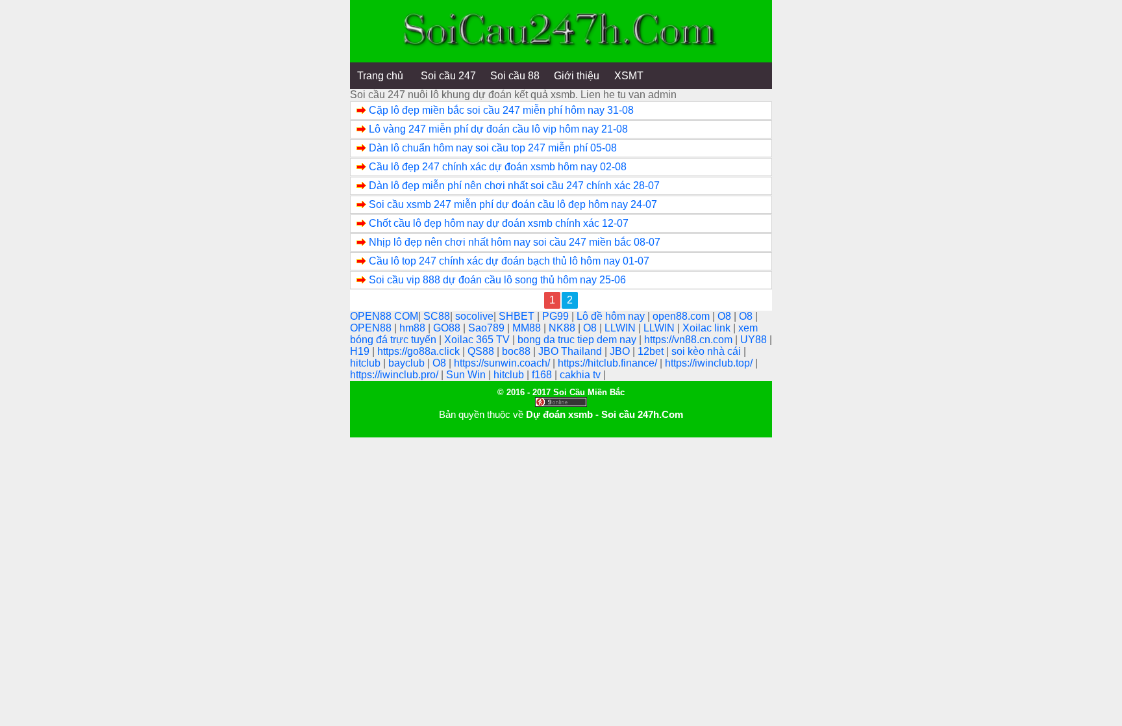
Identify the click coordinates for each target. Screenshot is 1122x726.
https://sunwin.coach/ (503, 363)
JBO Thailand (571, 351)
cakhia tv (581, 374)
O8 (725, 316)
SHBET (518, 316)
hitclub (366, 363)
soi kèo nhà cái (707, 351)
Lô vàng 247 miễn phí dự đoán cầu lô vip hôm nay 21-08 (498, 129)
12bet (652, 351)
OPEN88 (372, 327)
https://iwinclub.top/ (710, 363)
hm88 (413, 327)
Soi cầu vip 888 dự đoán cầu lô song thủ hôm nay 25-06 (497, 279)
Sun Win (467, 374)
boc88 (517, 351)
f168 (543, 374)
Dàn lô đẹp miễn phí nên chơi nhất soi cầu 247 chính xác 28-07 (514, 185)
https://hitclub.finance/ (609, 363)
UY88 (754, 339)
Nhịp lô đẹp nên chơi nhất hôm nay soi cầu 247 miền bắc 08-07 (514, 242)
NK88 (563, 327)
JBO (621, 351)
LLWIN (621, 327)
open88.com (682, 316)
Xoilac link (707, 327)
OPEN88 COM (384, 316)
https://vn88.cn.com (689, 339)
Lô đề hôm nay (612, 316)
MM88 (527, 327)
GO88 (448, 327)
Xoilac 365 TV (478, 339)
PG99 (556, 316)
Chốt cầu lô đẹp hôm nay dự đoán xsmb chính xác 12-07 (499, 223)
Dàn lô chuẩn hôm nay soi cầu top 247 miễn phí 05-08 (493, 147)
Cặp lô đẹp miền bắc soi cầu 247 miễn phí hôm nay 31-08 (501, 110)
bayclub (407, 363)
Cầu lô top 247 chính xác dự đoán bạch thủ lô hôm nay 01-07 (509, 260)
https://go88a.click (419, 351)
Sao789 (487, 327)
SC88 (436, 316)
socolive (474, 316)
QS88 (482, 351)
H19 (361, 351)
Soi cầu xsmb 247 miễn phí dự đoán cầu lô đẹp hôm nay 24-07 (513, 204)
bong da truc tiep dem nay (578, 339)
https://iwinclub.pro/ (395, 374)
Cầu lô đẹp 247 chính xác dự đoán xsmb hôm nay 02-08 (498, 166)
